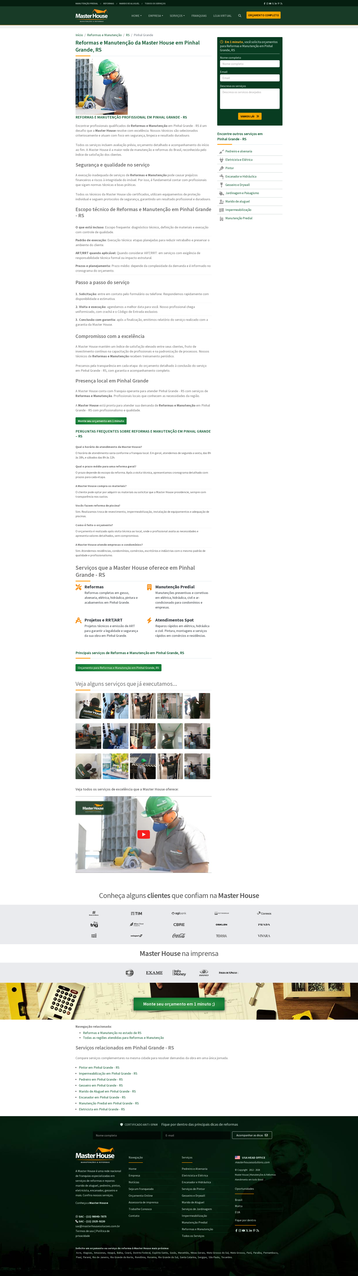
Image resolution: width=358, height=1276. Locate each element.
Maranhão (183, 1252)
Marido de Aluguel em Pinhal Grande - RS (107, 1091)
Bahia (120, 1252)
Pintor (229, 168)
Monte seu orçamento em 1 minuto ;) (179, 1004)
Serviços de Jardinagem (197, 1209)
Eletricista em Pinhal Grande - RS (102, 1109)
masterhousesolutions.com (252, 1162)
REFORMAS (108, 3)
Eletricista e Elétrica (238, 160)
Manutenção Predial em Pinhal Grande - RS (109, 1103)
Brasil (238, 1200)
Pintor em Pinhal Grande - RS (99, 1067)
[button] (144, 834)
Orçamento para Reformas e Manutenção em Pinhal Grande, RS (118, 668)
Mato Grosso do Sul (218, 1252)
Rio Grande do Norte (121, 1257)
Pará (249, 1252)
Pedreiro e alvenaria (238, 151)
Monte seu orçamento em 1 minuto (101, 421)
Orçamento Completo (263, 15)
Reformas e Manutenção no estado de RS (112, 1033)
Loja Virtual (222, 16)
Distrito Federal (141, 1252)
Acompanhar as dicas (250, 1135)
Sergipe (202, 1257)
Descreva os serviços (233, 86)
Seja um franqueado (141, 1189)
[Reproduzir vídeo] (143, 834)
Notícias (134, 1182)
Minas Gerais (198, 1252)
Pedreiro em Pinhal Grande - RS (101, 1079)
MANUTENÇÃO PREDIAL (87, 3)
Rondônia (140, 1257)
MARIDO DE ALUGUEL (129, 3)
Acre (78, 1252)
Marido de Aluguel (193, 1202)
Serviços (176, 16)
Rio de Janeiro (100, 1257)
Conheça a (92, 1203)
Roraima (151, 1257)
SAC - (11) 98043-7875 (92, 1216)
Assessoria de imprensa (143, 1202)
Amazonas (100, 1252)
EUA (237, 1212)
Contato (134, 1216)
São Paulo (214, 1257)
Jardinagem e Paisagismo (242, 193)
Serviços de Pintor (193, 1189)
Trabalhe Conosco (140, 1209)
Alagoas (87, 1252)
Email (223, 72)
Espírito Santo (160, 1252)
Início (79, 35)
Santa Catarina (188, 1257)
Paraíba (257, 1252)
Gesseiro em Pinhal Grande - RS (101, 1085)
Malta (238, 1206)
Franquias (199, 16)
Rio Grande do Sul (168, 1257)
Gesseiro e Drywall (237, 185)
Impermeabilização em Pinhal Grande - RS (108, 1073)
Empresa (154, 16)
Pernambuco (270, 1252)
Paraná (87, 1257)
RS (128, 35)
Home (135, 16)
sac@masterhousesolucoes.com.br (98, 1226)
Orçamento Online (141, 1195)
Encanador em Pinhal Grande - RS (102, 1097)
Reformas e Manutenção (104, 35)
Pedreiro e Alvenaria (194, 1169)
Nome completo (230, 57)
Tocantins (226, 1257)
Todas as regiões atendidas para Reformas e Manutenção (123, 1037)
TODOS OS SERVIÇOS (155, 3)
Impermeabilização (238, 210)
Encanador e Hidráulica (240, 176)
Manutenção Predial (238, 218)
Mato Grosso (237, 1252)
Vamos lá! (248, 116)
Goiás (173, 1252)
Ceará (128, 1252)
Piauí (78, 1257)
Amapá (111, 1252)
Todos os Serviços (193, 1236)
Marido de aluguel (237, 201)
